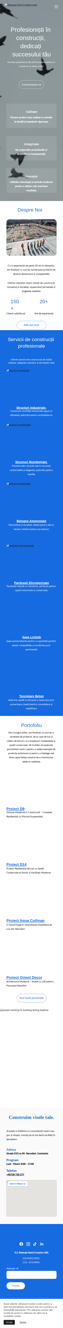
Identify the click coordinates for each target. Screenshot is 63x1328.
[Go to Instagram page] (28, 1244)
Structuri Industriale (31, 407)
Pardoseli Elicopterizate (31, 583)
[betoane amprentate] (31, 499)
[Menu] (56, 6)
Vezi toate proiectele (31, 997)
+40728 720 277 (15, 1175)
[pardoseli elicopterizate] (31, 561)
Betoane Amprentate (31, 521)
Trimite (15, 1286)
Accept (9, 1322)
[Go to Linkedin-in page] (42, 1244)
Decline (23, 1322)
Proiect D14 (16, 864)
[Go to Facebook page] (21, 1244)
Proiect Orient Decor (24, 977)
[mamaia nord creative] (31, 237)
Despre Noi (30, 210)
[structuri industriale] (31, 386)
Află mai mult (31, 324)
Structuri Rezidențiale (31, 462)
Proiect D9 (15, 809)
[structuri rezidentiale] (31, 440)
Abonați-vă (12, 1268)
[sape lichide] (31, 622)
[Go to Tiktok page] (35, 1244)
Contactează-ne (31, 84)
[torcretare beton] (31, 681)
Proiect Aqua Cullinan (25, 920)
